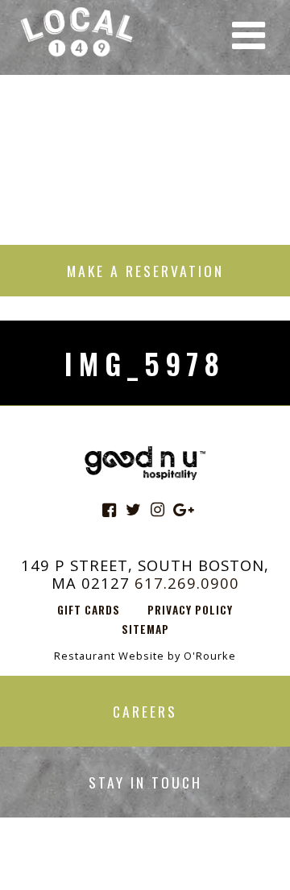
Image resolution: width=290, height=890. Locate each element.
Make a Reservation (145, 270)
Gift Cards (88, 610)
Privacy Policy (190, 610)
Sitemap (145, 629)
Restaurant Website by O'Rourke (145, 655)
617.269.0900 (187, 583)
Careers (145, 711)
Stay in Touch (145, 782)
